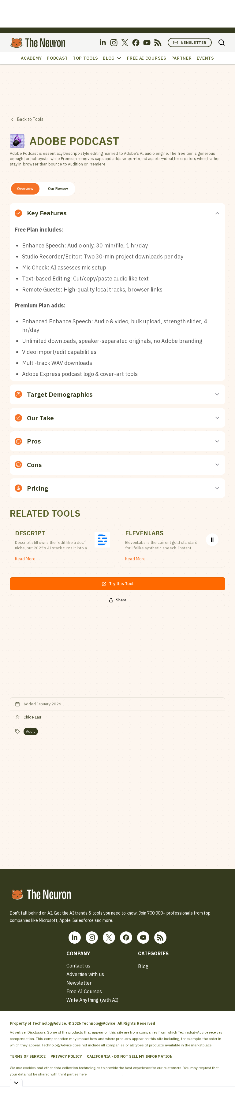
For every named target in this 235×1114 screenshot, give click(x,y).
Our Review (58, 188)
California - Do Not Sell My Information (130, 1056)
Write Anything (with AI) (92, 999)
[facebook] (136, 42)
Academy (31, 58)
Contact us (78, 965)
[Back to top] (222, 1095)
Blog (109, 58)
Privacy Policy (66, 1056)
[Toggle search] (221, 42)
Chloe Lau (32, 717)
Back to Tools (30, 119)
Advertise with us (85, 974)
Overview (25, 188)
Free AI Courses (146, 58)
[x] (125, 42)
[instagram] (114, 42)
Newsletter (193, 42)
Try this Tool (121, 583)
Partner (181, 58)
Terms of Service (28, 1056)
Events (205, 58)
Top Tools (85, 58)
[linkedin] (102, 42)
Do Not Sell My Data (105, 1074)
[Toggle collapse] (16, 1082)
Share (121, 599)
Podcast (57, 58)
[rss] (158, 42)
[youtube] (147, 42)
